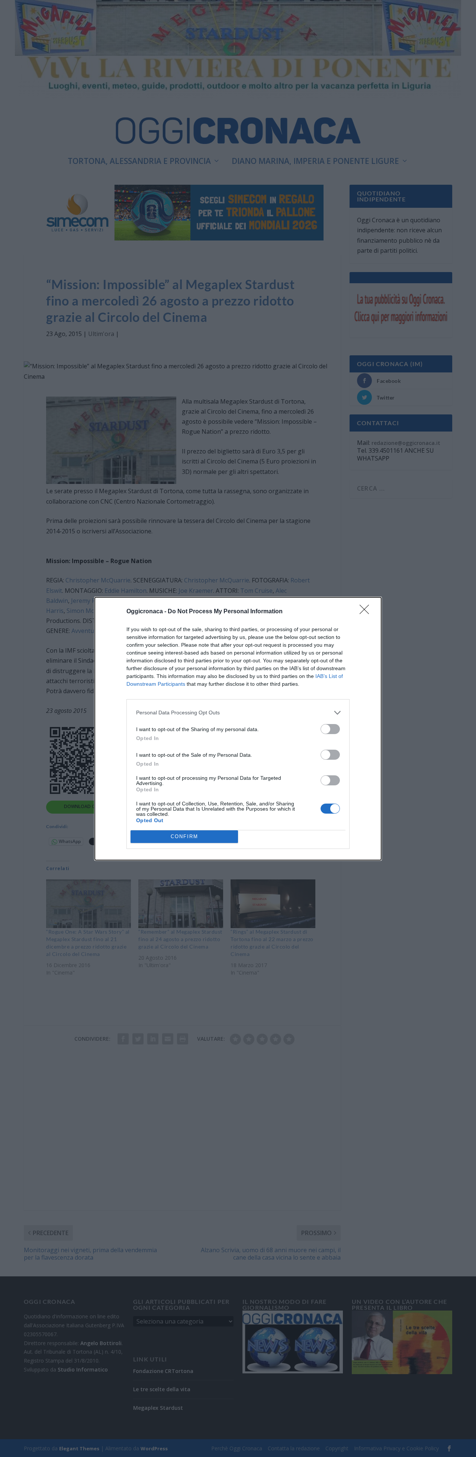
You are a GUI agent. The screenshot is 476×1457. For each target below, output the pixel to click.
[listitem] (238, 713)
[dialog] (238, 728)
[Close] (367, 612)
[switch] (330, 729)
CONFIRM (184, 836)
